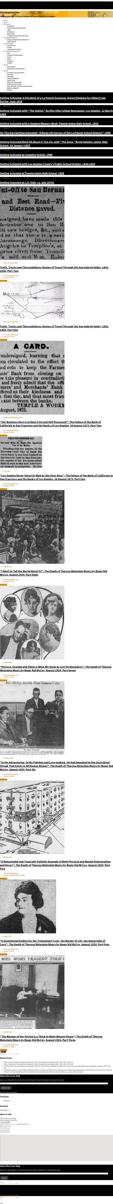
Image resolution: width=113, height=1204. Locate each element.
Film (8, 53)
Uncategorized (8, 758)
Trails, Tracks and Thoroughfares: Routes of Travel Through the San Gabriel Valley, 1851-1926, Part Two (38, 1062)
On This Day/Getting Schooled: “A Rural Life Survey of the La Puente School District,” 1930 (55, 133)
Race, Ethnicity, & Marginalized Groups (19, 86)
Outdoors (10, 61)
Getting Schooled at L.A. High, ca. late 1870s (27, 182)
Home (6, 20)
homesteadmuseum (12, 275)
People (6, 65)
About (6, 22)
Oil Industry (11, 32)
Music (9, 59)
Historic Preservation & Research (18, 39)
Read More (3, 281)
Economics (7, 24)
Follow (4, 1178)
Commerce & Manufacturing (16, 28)
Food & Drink (11, 45)
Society (6, 71)
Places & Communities (14, 82)
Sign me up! (6, 1088)
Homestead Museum (10, 38)
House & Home (9, 43)
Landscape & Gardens (14, 49)
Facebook (4, 1096)
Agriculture (10, 26)
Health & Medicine (13, 78)
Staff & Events (11, 41)
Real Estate (10, 34)
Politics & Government (14, 84)
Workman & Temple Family (16, 69)
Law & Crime (11, 80)
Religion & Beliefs (13, 88)
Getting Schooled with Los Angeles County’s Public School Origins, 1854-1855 (47, 164)
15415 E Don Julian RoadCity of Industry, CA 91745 (8, 1119)
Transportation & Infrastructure (18, 36)
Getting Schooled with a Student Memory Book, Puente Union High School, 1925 (49, 123)
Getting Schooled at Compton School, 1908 (26, 154)
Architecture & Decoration (15, 72)
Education (10, 76)
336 (5, 1052)
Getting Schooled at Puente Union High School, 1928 (32, 173)
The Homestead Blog (9, 12)
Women (9, 90)
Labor (9, 30)
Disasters (10, 74)
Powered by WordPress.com (9, 1195)
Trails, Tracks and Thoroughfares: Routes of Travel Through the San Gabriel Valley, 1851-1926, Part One (38, 1064)
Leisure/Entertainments (11, 51)
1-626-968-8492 (5, 1122)
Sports (9, 57)
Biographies (11, 67)
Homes (9, 47)
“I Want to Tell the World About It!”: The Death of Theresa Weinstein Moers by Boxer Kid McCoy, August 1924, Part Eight (43, 1072)
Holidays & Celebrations (15, 55)
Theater (9, 63)
